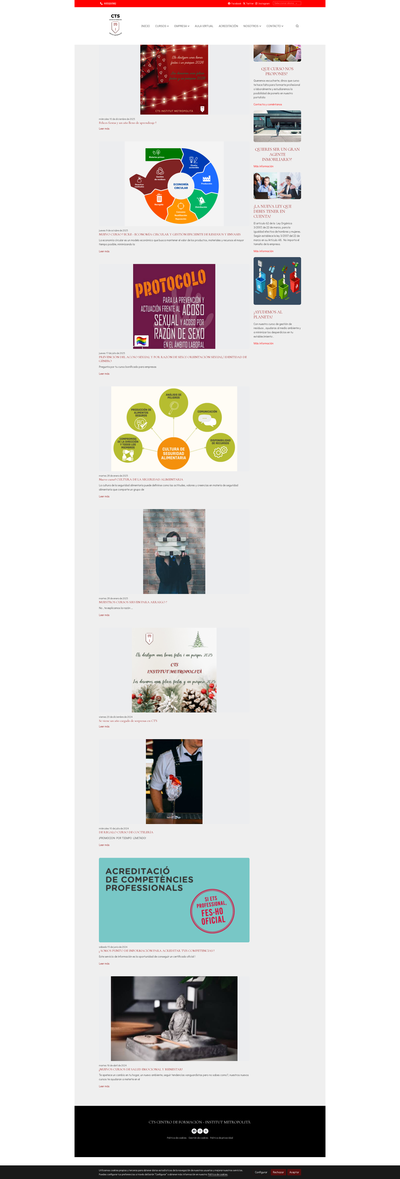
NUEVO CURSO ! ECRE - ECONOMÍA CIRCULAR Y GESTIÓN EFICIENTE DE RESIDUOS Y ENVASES (170, 234)
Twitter (249, 3)
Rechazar (278, 1172)
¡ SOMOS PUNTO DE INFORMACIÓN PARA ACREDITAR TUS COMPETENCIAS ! (156, 951)
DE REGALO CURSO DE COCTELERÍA (126, 832)
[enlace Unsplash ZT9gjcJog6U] (277, 45)
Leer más (104, 128)
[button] (162, 26)
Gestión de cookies (198, 1137)
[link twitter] (206, 1130)
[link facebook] (194, 1130)
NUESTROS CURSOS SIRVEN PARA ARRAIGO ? (133, 602)
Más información (263, 166)
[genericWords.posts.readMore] (174, 72)
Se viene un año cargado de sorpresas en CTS (128, 721)
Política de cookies (177, 1137)
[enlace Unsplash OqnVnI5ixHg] (277, 126)
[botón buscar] (297, 26)
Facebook (235, 3)
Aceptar (294, 1172)
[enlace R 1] (277, 185)
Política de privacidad (221, 1137)
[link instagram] (200, 1130)
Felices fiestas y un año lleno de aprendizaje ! (127, 123)
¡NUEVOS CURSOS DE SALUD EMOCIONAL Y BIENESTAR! (140, 1069)
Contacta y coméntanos (268, 104)
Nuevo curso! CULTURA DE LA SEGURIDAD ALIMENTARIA (141, 479)
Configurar (261, 1172)
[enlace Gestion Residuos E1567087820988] (277, 280)
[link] (115, 26)
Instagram (264, 3)
